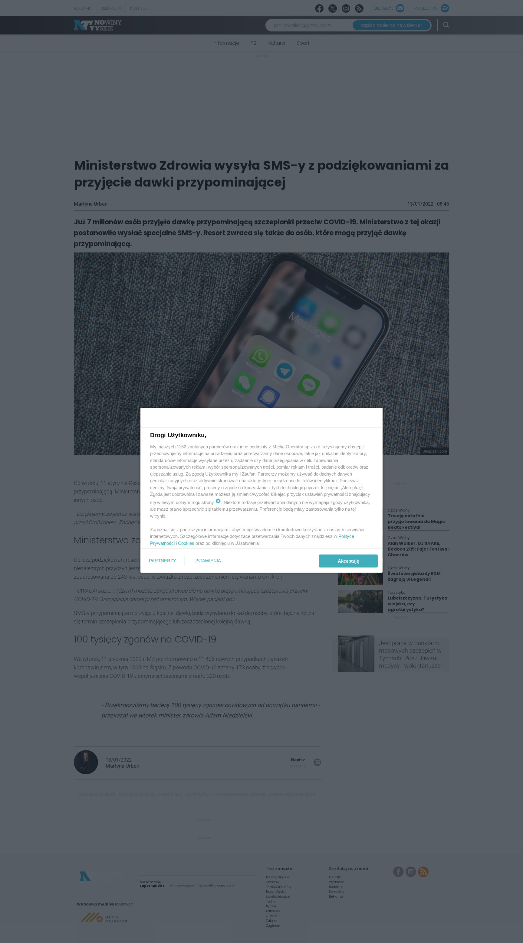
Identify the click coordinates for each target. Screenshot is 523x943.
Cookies (186, 543)
